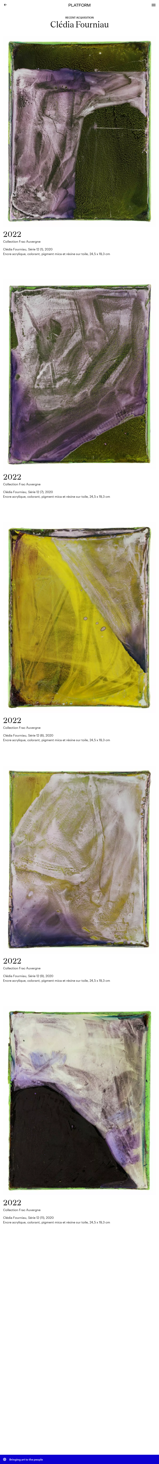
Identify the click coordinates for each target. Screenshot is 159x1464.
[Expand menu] (153, 4)
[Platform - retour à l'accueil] (79, 5)
